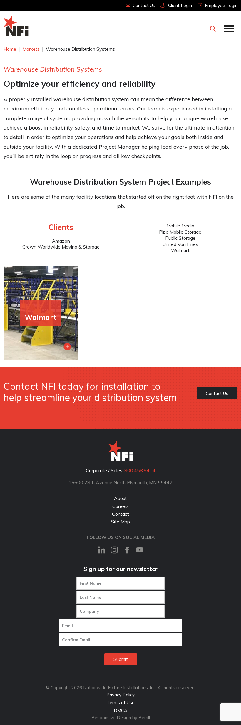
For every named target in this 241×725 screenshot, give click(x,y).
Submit (120, 659)
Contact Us (217, 393)
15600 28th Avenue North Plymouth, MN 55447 (120, 482)
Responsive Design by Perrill (120, 717)
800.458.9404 (139, 470)
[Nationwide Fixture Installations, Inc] (16, 26)
